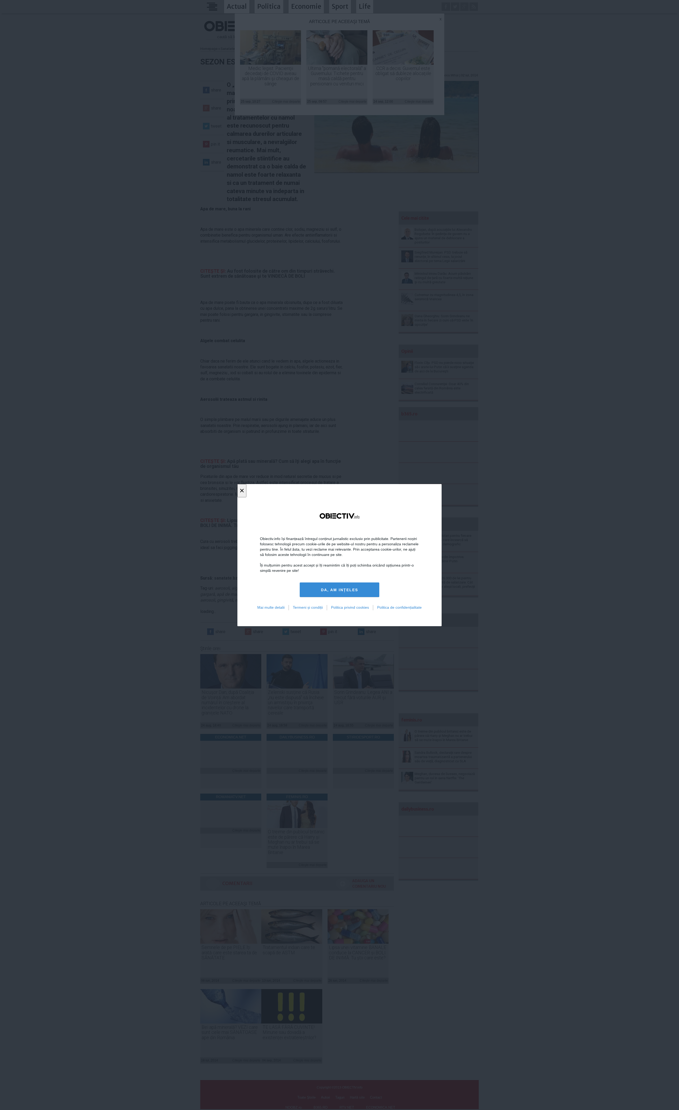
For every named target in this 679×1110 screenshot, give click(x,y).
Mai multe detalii (271, 607)
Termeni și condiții (308, 607)
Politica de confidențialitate (399, 607)
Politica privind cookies (350, 607)
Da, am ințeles (339, 589)
